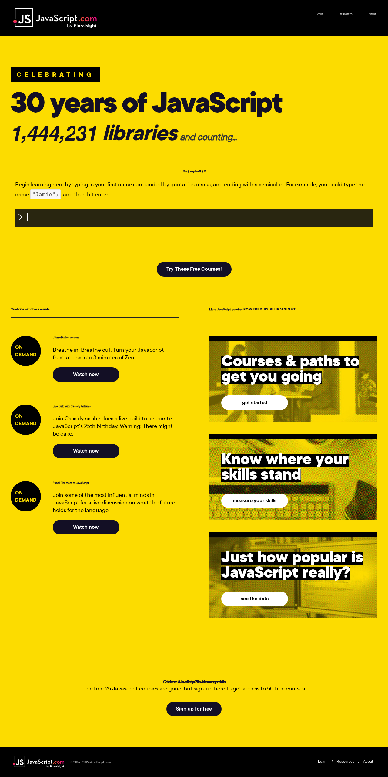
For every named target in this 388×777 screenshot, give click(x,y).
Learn (319, 13)
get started (254, 402)
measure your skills (254, 501)
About (372, 13)
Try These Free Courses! (194, 269)
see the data (255, 599)
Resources (346, 13)
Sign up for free (194, 709)
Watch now (86, 374)
